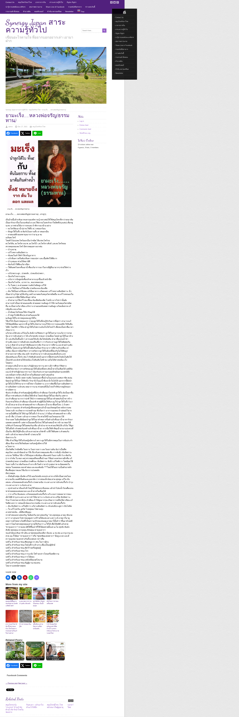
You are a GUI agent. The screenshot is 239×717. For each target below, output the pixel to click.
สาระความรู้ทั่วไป (56, 2)
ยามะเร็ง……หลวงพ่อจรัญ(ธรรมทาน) (54, 110)
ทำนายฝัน (27, 11)
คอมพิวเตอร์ (38, 11)
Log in (82, 121)
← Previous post (12, 683)
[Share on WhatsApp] (31, 577)
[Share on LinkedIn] (19, 577)
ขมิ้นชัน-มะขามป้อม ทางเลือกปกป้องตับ (38, 626)
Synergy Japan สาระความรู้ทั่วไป (36, 26)
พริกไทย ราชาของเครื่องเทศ (52, 602)
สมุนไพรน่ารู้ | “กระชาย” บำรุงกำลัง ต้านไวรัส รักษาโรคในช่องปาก (14, 708)
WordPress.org (85, 133)
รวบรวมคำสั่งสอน (12, 11)
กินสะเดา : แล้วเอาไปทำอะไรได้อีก (34, 706)
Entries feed (84, 125)
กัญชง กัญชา (72, 2)
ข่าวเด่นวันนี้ (90, 7)
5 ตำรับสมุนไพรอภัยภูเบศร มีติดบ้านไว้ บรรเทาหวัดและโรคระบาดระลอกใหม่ (53, 628)
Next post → (22, 683)
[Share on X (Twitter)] (13, 577)
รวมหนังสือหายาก (75, 7)
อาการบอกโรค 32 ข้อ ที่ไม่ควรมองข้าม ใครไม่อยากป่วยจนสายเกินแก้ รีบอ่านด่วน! (11, 628)
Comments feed (85, 129)
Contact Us (10, 2)
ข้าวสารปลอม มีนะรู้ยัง (25, 625)
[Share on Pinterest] (25, 577)
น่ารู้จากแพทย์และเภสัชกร (16, 7)
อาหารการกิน (40, 2)
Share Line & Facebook (55, 7)
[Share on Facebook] (8, 577)
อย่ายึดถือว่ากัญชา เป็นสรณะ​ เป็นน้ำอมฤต (39, 603)
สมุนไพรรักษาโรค (25, 2)
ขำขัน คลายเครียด (54, 11)
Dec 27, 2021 (22, 127)
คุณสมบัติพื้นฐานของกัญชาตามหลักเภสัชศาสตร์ (12, 603)
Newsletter (69, 11)
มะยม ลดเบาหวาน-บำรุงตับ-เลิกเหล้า (25, 602)
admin (10, 127)
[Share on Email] (36, 577)
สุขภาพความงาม (35, 7)
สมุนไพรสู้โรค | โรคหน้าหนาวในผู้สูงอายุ (55, 706)
